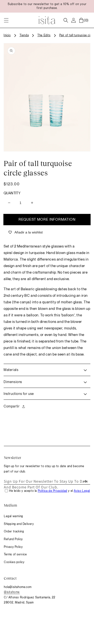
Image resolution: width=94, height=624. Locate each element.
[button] (6, 20)
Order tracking (14, 531)
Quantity (12, 193)
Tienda (24, 35)
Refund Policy (13, 539)
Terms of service (15, 554)
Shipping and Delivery (19, 524)
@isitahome (12, 592)
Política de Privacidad (52, 491)
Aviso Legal (82, 491)
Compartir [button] (12, 406)
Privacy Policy (13, 547)
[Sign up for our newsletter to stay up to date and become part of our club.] (85, 481)
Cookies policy (14, 562)
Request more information (47, 219)
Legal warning (13, 516)
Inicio (7, 35)
